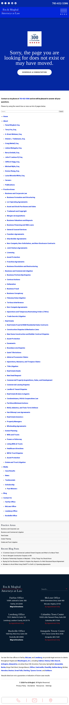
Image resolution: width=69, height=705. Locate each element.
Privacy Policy (21, 686)
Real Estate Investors (15, 417)
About (5, 121)
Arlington (4, 664)
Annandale (59, 664)
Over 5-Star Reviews (34, 39)
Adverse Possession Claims (17, 357)
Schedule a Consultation (34, 72)
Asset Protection (13, 257)
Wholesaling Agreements (16, 426)
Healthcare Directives (15, 448)
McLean (28, 657)
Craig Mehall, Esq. (12, 143)
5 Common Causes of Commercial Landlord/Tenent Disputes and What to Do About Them (31, 553)
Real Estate (9, 321)
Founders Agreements (15, 234)
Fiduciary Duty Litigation (16, 298)
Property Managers (14, 421)
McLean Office (10, 506)
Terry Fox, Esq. (11, 130)
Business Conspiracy (15, 293)
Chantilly (47, 667)
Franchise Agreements (15, 262)
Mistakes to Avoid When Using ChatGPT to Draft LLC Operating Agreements (26, 564)
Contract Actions (13, 279)
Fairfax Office (10, 502)
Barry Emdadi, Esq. (12, 153)
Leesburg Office (11, 511)
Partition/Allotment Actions (17, 403)
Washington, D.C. (24, 661)
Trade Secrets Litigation (16, 316)
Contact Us (7, 498)
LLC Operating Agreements (17, 202)
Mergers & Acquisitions (16, 216)
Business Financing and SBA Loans (20, 225)
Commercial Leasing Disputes (18, 385)
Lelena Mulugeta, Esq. (13, 148)
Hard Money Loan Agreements (18, 412)
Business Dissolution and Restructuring (22, 266)
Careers (8, 180)
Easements (11, 343)
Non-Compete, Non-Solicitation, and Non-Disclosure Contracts (31, 243)
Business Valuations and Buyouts (20, 220)
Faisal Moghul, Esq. (12, 125)
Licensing (10, 252)
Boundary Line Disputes (16, 348)
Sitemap (48, 686)
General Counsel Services (17, 229)
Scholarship (9, 485)
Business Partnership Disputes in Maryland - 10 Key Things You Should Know (27, 558)
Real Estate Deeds (14, 371)
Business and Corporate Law (16, 193)
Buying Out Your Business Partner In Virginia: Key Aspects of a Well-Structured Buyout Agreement (33, 561)
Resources (40, 686)
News (7, 475)
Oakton (41, 661)
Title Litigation (12, 366)
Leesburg (38, 657)
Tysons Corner (36, 670)
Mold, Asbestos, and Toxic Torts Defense (22, 408)
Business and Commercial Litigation (19, 271)
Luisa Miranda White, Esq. (15, 176)
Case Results (10, 471)
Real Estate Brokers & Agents (18, 394)
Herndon (4, 670)
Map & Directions (16, 607)
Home (5, 116)
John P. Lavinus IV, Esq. (14, 157)
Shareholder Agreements (16, 239)
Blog (5, 493)
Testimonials (10, 480)
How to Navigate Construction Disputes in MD (17, 556)
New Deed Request (14, 375)
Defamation (11, 284)
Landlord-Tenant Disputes (17, 389)
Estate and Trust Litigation (15, 462)
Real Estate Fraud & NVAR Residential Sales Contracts (27, 325)
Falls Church (55, 661)
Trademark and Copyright (17, 211)
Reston (11, 670)
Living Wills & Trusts (15, 444)
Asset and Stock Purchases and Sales (21, 206)
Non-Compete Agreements (17, 307)
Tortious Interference (15, 302)
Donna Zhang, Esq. (12, 171)
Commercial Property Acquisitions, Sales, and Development (29, 380)
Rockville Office (11, 516)
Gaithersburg (57, 667)
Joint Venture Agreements (17, 248)
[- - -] (63, 11)
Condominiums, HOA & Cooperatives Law (22, 398)
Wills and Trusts (13, 435)
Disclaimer (31, 686)
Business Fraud (13, 289)
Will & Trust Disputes (15, 453)
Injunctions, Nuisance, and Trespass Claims (23, 362)
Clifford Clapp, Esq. (12, 162)
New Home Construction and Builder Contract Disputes (28, 334)
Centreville (39, 667)
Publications (10, 185)
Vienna (47, 661)
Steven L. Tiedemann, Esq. (15, 139)
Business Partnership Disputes (19, 275)
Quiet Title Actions (14, 352)
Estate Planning (11, 431)
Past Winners (12, 489)
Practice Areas (9, 189)
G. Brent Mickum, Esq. (13, 134)
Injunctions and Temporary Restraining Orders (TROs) (28, 312)
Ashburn (48, 670)
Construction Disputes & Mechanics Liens (23, 329)
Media (5, 467)
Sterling (26, 670)
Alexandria (13, 664)
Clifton (32, 667)
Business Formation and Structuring (21, 197)
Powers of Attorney (14, 439)
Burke (3, 667)
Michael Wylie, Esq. (12, 166)
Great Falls (19, 670)
